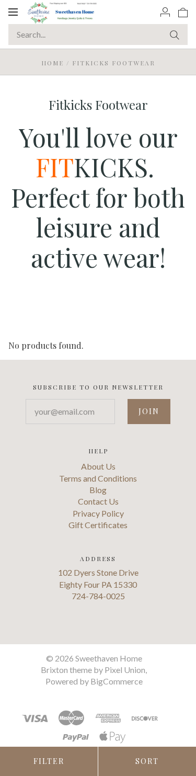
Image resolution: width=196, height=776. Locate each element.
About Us (98, 466)
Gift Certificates (98, 525)
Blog (98, 490)
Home (52, 63)
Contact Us (98, 501)
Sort (147, 761)
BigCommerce (116, 681)
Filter (48, 761)
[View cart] (183, 11)
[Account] (165, 11)
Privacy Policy (98, 513)
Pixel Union (125, 670)
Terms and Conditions (98, 478)
